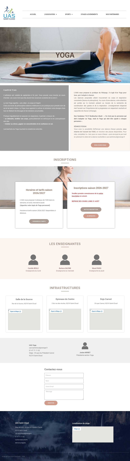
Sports (68, 14)
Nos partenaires (112, 14)
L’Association (49, 14)
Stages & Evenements (89, 14)
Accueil (33, 14)
